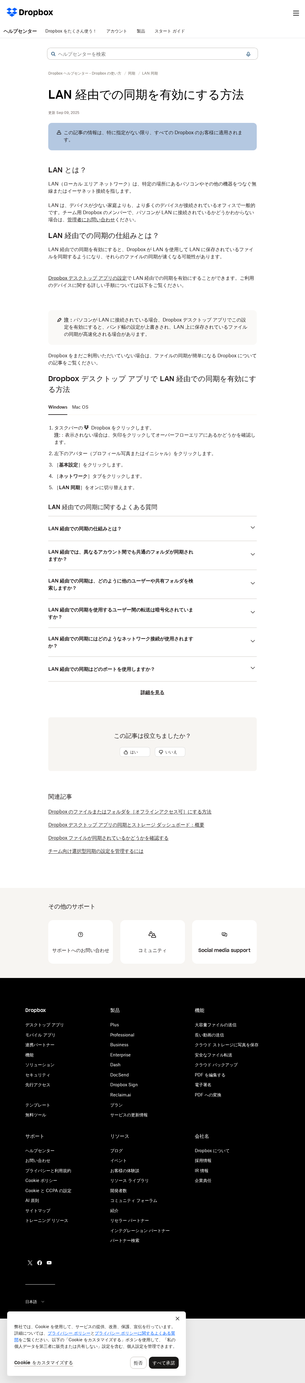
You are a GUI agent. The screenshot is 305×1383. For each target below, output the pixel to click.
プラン (116, 1104)
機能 (29, 1054)
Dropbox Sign (124, 1084)
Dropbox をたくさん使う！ (71, 30)
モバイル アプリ (40, 1034)
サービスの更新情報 (129, 1114)
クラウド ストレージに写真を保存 (227, 1044)
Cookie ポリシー (41, 1180)
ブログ (116, 1150)
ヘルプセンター (20, 31)
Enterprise (120, 1054)
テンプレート (37, 1104)
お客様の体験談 (124, 1170)
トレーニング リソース (46, 1220)
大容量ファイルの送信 (215, 1024)
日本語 (31, 1301)
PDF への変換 (208, 1094)
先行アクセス (37, 1084)
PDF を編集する (210, 1074)
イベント (118, 1160)
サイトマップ (37, 1210)
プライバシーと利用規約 (48, 1170)
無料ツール (35, 1114)
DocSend (119, 1074)
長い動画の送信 (209, 1034)
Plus (114, 1024)
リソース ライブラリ (129, 1180)
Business (119, 1044)
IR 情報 (201, 1170)
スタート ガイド (170, 30)
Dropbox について (212, 1150)
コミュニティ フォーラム (133, 1200)
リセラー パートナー (129, 1220)
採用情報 (203, 1160)
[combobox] (152, 54)
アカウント (116, 30)
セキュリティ (37, 1074)
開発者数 (118, 1190)
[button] (53, 54)
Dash (115, 1064)
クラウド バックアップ (216, 1064)
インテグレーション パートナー (140, 1230)
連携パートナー (40, 1044)
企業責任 (203, 1180)
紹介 (114, 1210)
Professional (122, 1034)
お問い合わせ (37, 1160)
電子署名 (203, 1084)
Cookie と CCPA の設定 (48, 1190)
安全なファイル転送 (213, 1054)
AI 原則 (32, 1200)
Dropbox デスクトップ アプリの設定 (87, 278)
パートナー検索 (124, 1240)
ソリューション (40, 1064)
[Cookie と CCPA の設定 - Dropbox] (96, 1343)
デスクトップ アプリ (44, 1024)
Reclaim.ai (120, 1094)
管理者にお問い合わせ (91, 219)
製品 (141, 30)
